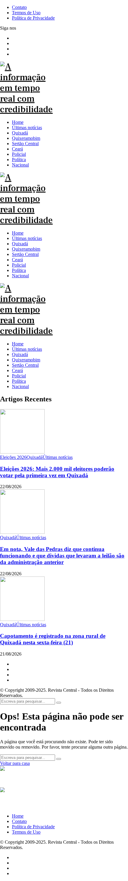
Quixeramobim (26, 359)
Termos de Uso (26, 831)
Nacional (20, 386)
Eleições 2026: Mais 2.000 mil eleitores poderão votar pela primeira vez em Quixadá (57, 472)
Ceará (17, 370)
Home (18, 343)
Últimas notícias (27, 349)
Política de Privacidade (33, 826)
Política (19, 381)
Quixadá (20, 354)
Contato (19, 821)
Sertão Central (25, 365)
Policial (19, 375)
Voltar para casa (15, 763)
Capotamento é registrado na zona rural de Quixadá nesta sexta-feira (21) (52, 639)
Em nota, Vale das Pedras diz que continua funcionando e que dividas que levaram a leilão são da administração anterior (62, 555)
